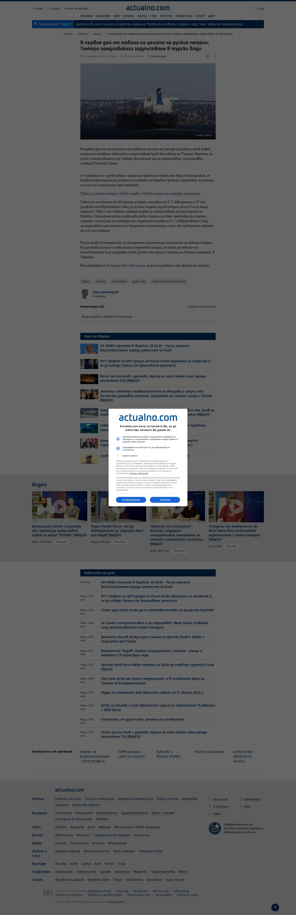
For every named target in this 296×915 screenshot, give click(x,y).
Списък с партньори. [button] (139, 473)
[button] (148, 456)
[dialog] (148, 457)
